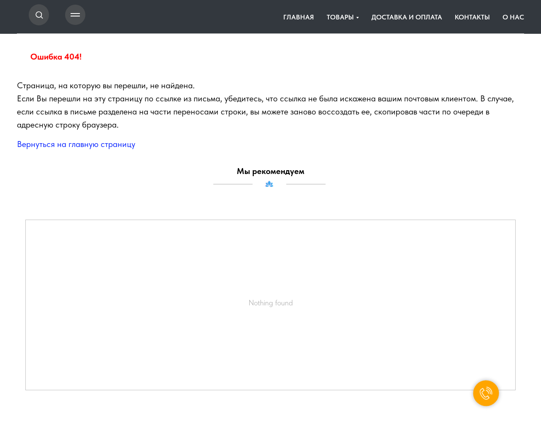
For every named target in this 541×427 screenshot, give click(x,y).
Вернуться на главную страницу (76, 144)
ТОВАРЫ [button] (340, 17)
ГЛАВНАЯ (298, 17)
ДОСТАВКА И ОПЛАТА (407, 17)
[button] (39, 15)
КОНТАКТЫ (472, 17)
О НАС (513, 17)
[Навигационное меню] (75, 14)
